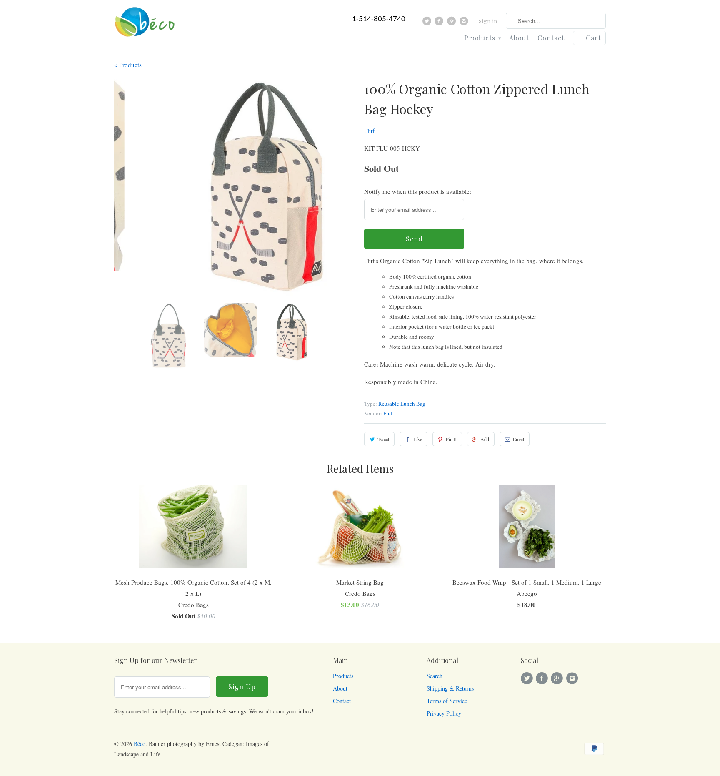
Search (434, 676)
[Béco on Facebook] (440, 23)
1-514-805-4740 (378, 19)
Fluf (369, 130)
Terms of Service (447, 701)
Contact (551, 38)
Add (484, 439)
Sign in (488, 21)
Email (518, 439)
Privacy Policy (444, 713)
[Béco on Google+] (452, 23)
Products (482, 38)
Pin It (451, 439)
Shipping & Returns (450, 688)
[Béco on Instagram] (464, 23)
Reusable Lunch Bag (401, 403)
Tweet (383, 439)
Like (417, 439)
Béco (139, 744)
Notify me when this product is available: (417, 191)
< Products (128, 64)
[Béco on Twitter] (428, 23)
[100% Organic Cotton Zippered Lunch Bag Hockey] (235, 187)
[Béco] (145, 24)
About (519, 38)
